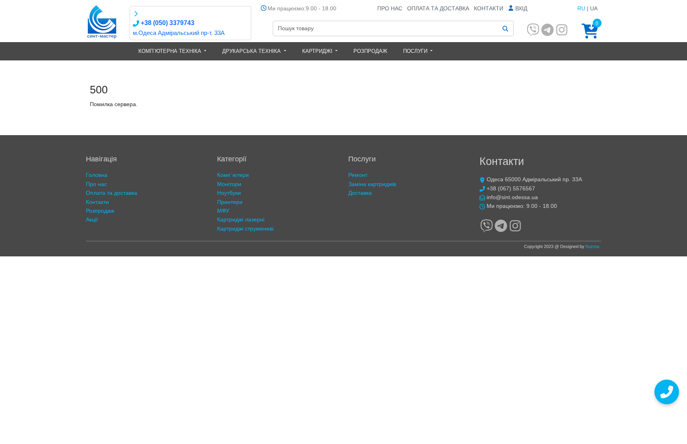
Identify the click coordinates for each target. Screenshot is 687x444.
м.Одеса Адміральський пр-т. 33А (179, 32)
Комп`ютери (233, 175)
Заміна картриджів (372, 184)
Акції (92, 219)
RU (581, 8)
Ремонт (357, 175)
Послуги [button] (416, 51)
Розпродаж (370, 51)
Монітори (229, 184)
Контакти (488, 8)
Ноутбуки (229, 193)
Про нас (389, 8)
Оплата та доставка (438, 8)
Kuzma (592, 246)
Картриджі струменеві (245, 228)
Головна (96, 175)
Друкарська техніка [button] (252, 51)
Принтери (230, 202)
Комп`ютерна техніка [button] (170, 51)
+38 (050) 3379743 (166, 22)
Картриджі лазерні (240, 219)
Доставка (360, 193)
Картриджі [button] (318, 51)
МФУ (223, 210)
